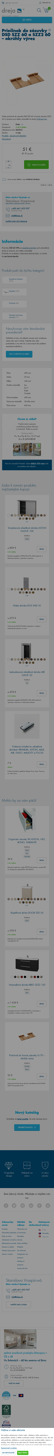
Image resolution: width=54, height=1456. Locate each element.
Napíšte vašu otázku (19, 1305)
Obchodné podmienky (9, 1233)
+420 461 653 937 (11, 3)
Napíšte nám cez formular (16, 221)
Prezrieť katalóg (25, 1127)
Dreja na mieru (7, 1236)
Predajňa (20, 1247)
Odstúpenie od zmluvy (9, 1240)
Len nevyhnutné (8, 1453)
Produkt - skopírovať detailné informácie (14, 137)
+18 (26, 596)
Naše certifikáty (22, 1243)
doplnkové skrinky (29, 248)
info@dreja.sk (16, 215)
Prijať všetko (22, 1453)
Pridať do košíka (39, 165)
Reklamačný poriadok (9, 1243)
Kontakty (5, 1229)
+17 (26, 522)
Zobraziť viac (42, 119)
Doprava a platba (8, 1247)
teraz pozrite (22, 1119)
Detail (41, 549)
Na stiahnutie (21, 1250)
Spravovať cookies (9, 1448)
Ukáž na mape (14, 1383)
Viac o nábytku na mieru (19, 354)
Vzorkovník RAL (22, 1268)
